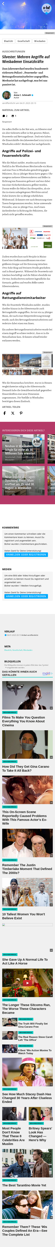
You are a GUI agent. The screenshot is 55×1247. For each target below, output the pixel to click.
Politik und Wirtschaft (25, 457)
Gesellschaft (24, 41)
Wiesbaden (39, 41)
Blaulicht (8, 41)
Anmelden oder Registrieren (26, 554)
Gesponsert (10, 491)
